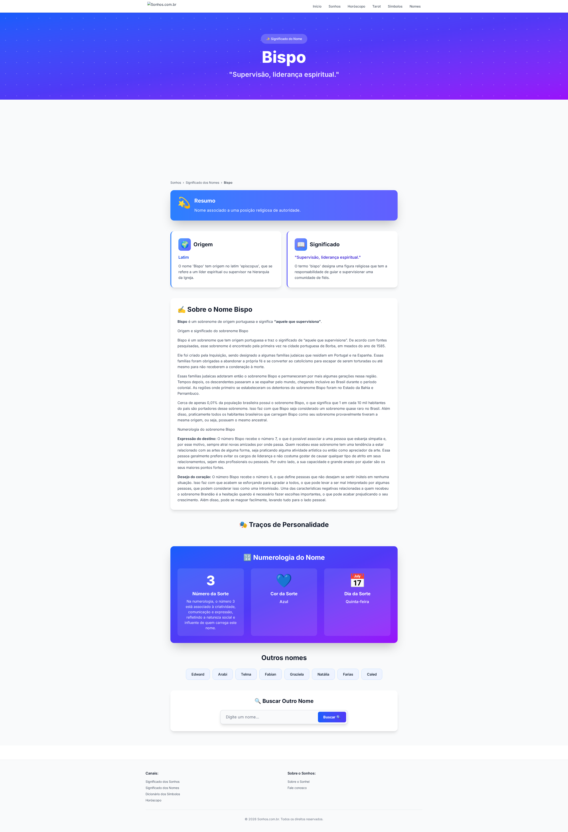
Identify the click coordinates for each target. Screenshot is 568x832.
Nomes (415, 6)
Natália (323, 674)
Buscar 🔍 (332, 717)
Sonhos (335, 6)
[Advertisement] (284, 147)
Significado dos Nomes (202, 182)
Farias (348, 674)
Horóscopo (356, 6)
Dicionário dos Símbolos (163, 794)
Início (317, 6)
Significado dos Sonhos (162, 781)
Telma (246, 674)
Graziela (297, 674)
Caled (372, 674)
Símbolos (395, 6)
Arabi (222, 674)
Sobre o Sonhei (299, 781)
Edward (197, 674)
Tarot (376, 6)
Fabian (270, 674)
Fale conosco (297, 788)
